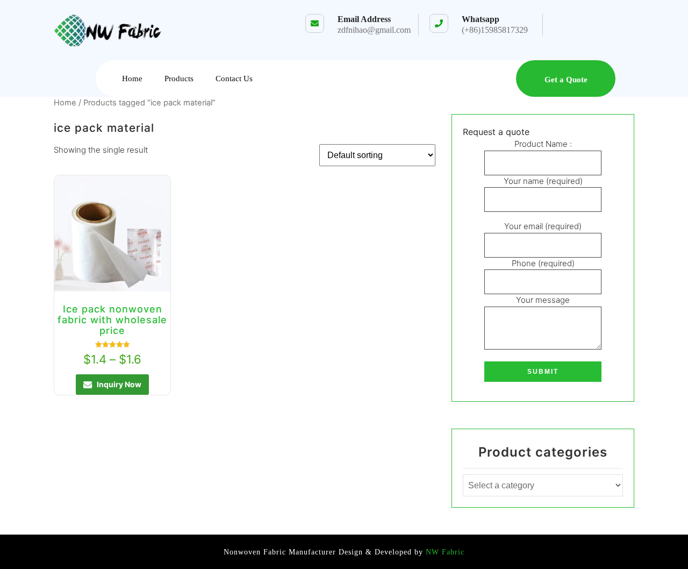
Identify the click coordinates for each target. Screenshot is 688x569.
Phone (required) (543, 263)
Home (132, 78)
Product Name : (543, 144)
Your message (543, 300)
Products (179, 78)
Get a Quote (565, 79)
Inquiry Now (119, 384)
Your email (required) (543, 226)
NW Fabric (443, 552)
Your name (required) (543, 181)
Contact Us (234, 78)
